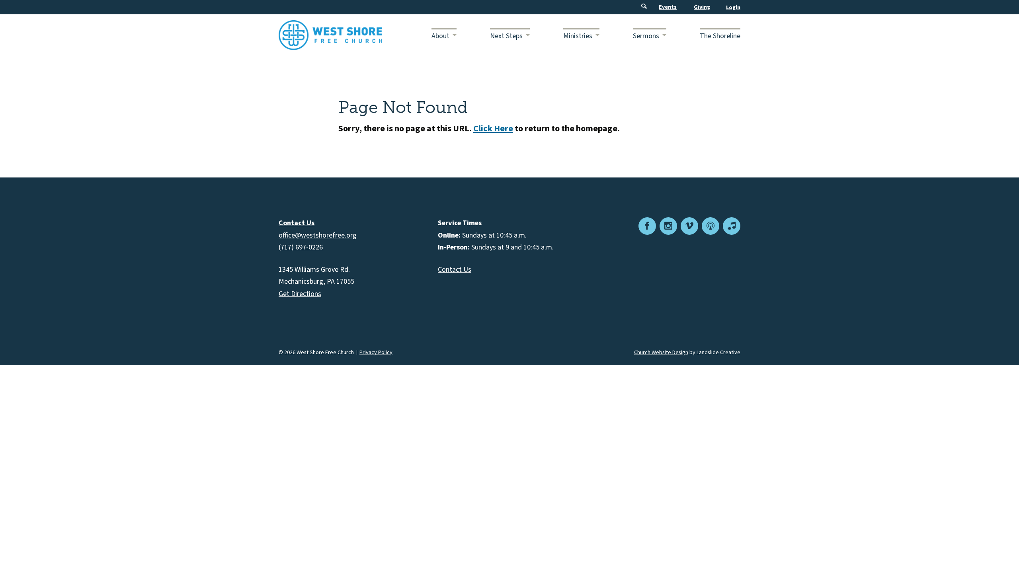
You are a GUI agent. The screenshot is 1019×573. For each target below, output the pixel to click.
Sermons (646, 36)
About (440, 36)
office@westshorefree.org (318, 235)
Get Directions (300, 294)
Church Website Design (661, 353)
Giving (702, 7)
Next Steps (506, 36)
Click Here (493, 128)
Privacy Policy (375, 352)
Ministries (577, 36)
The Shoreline (720, 36)
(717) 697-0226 (301, 247)
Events (668, 7)
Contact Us (454, 270)
